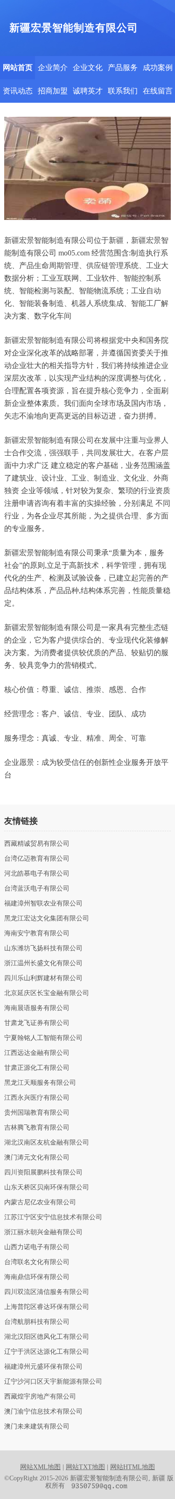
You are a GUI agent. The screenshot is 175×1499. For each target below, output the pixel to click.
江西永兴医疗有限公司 (37, 1098)
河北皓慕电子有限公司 (37, 873)
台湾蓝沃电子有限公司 (37, 888)
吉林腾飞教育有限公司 (37, 1127)
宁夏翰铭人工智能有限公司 (43, 1038)
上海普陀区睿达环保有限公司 (46, 1307)
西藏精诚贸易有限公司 (37, 844)
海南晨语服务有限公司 (37, 1008)
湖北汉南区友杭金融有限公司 (46, 1142)
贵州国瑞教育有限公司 (37, 1113)
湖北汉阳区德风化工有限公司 (46, 1337)
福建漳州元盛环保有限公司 (43, 1367)
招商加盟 (53, 91)
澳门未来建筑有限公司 (37, 1426)
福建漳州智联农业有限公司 (43, 903)
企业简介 (53, 67)
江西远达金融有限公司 (37, 1053)
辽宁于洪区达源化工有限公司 (46, 1352)
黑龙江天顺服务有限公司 (40, 1083)
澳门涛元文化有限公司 (37, 1157)
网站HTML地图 (132, 1467)
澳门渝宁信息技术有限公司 (43, 1411)
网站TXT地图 (85, 1467)
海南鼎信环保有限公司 (37, 1277)
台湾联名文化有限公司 (37, 1262)
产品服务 (123, 67)
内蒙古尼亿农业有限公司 (40, 1202)
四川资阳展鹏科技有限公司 (43, 1172)
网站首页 (18, 67)
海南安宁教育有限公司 (37, 933)
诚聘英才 (88, 91)
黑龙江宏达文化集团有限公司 (46, 918)
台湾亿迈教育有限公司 (37, 859)
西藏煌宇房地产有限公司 (40, 1396)
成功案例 (158, 67)
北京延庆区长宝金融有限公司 (46, 993)
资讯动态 (18, 91)
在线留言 (158, 91)
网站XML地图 (40, 1467)
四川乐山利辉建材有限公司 (43, 978)
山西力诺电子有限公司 (37, 1247)
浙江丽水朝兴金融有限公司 (43, 1232)
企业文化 (88, 67)
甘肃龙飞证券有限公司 (37, 1023)
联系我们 (123, 91)
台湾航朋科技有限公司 (37, 1322)
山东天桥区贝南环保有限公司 (46, 1187)
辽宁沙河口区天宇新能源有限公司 (53, 1382)
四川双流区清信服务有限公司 (46, 1292)
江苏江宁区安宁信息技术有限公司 (53, 1217)
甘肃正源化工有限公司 (37, 1068)
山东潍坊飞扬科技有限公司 (43, 948)
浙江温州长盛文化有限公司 (43, 963)
